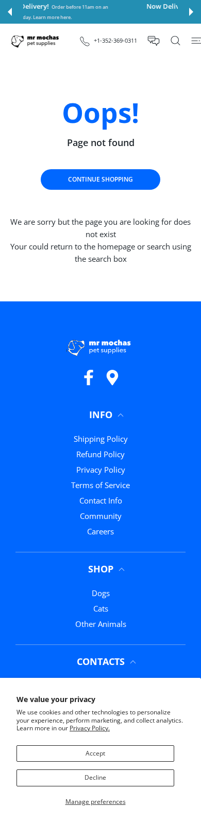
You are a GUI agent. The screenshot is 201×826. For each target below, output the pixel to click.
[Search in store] (175, 40)
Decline (95, 777)
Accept (95, 753)
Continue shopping (100, 179)
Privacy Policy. (90, 728)
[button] (10, 12)
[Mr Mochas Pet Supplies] (36, 40)
